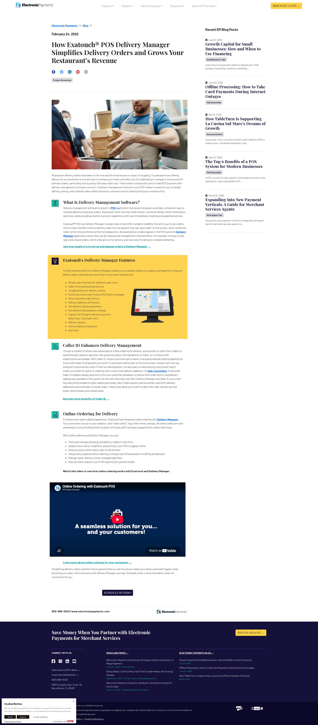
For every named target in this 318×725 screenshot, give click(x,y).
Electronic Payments (65, 25)
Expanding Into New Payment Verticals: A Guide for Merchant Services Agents (234, 204)
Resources (176, 5)
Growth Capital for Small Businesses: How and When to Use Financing (233, 48)
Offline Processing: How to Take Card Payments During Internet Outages (235, 91)
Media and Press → (117, 652)
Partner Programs (150, 5)
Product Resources (62, 80)
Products (107, 5)
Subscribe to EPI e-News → (66, 669)
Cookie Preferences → (94, 719)
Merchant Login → (286, 5)
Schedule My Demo (117, 592)
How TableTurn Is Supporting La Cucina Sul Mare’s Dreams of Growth (235, 123)
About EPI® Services (203, 5)
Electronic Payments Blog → (196, 652)
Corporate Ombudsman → (65, 674)
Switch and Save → (251, 632)
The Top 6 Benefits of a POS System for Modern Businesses (234, 164)
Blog (85, 25)
